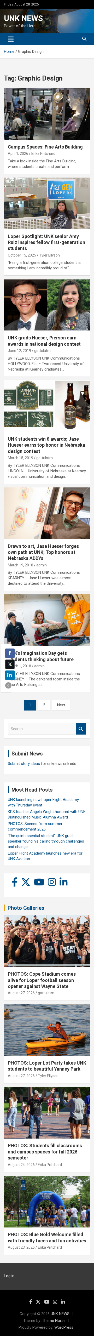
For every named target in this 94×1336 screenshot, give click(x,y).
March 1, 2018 (19, 666)
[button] (8, 685)
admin (41, 565)
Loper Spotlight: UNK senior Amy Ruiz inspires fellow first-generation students (46, 242)
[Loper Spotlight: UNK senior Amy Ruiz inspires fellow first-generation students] (47, 203)
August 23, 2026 (21, 1247)
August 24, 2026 (21, 1165)
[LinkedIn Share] (10, 675)
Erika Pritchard (43, 153)
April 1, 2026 (18, 153)
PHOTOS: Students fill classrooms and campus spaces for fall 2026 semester (45, 1152)
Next (61, 705)
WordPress (63, 1327)
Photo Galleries (26, 908)
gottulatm (42, 351)
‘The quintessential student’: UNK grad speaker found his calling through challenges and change (46, 841)
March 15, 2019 (20, 458)
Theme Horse (54, 1320)
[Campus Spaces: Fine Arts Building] (47, 114)
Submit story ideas (24, 763)
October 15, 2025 (22, 255)
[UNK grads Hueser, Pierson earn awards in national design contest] (47, 305)
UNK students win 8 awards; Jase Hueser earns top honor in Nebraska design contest (46, 445)
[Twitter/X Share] (10, 664)
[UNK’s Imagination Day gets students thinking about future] (47, 620)
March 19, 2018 (20, 565)
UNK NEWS (23, 18)
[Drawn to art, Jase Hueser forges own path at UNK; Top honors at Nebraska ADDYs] (47, 513)
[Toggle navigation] (11, 39)
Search (81, 729)
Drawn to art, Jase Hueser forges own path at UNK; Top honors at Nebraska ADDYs (43, 552)
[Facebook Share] (10, 653)
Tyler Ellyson (49, 255)
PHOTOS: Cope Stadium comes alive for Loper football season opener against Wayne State (42, 980)
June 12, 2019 (19, 351)
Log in (9, 1276)
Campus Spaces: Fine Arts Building (45, 147)
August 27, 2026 (21, 993)
